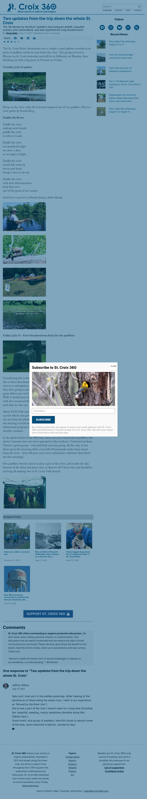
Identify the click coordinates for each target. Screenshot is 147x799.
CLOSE (113, 366)
